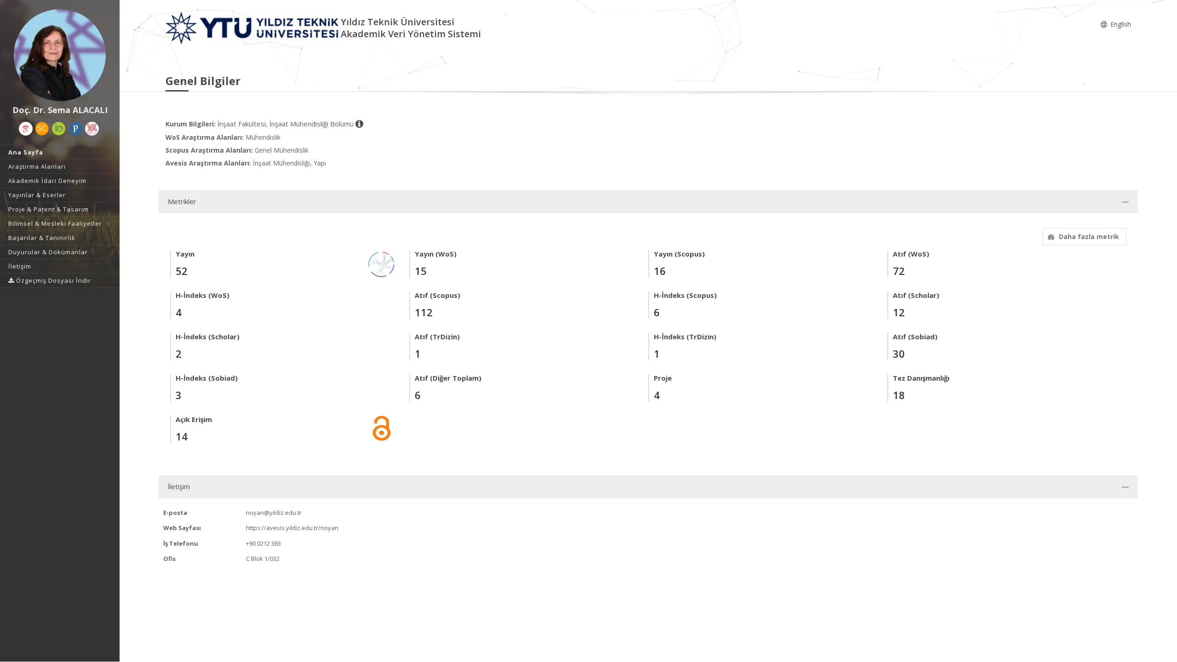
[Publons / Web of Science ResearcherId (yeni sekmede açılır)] (76, 129)
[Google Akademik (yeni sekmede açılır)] (26, 129)
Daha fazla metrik (1089, 236)
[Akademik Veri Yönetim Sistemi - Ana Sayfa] (253, 27)
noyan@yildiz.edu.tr (274, 512)
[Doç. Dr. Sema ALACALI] (60, 55)
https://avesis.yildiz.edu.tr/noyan (292, 528)
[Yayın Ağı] (382, 263)
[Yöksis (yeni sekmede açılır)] (92, 129)
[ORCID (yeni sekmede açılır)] (59, 129)
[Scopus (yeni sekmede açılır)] (42, 129)
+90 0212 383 (263, 543)
